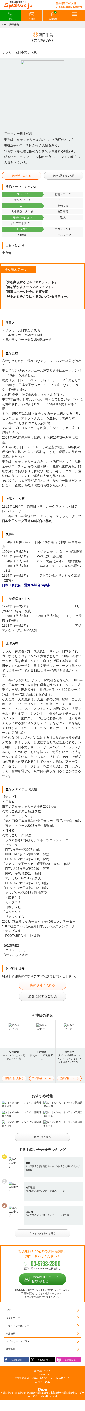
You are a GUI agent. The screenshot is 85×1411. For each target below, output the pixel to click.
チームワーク (63, 234)
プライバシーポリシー (18, 1325)
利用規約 (10, 1333)
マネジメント (63, 229)
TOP (3, 24)
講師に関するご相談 (63, 175)
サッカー (62, 200)
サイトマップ (13, 1318)
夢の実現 (62, 205)
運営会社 (10, 1349)
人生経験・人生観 (22, 211)
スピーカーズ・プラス (18, 1341)
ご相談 (32, 19)
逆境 (63, 217)
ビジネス (22, 229)
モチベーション (22, 217)
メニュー (74, 19)
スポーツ (22, 194)
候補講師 (53, 15)
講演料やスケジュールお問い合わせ (45, 1279)
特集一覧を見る (42, 1137)
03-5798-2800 (45, 1263)
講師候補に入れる (21, 175)
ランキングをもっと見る (42, 1233)
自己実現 (62, 211)
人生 (22, 205)
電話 (11, 19)
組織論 (22, 234)
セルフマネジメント (22, 223)
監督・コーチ (63, 194)
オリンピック (22, 200)
